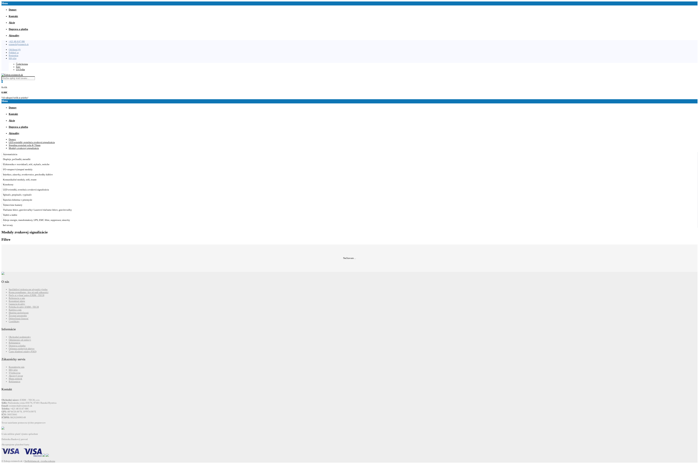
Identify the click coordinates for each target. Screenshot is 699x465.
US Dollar (20, 69)
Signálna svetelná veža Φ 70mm (24, 145)
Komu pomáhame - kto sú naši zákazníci (28, 292)
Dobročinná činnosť (19, 318)
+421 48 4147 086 (17, 41)
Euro (18, 67)
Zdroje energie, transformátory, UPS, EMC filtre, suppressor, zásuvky (36, 220)
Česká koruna (22, 64)
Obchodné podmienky (20, 337)
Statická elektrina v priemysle (17, 199)
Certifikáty (14, 321)
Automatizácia (10, 154)
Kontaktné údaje (17, 301)
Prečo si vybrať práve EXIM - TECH (26, 295)
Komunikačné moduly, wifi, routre (20, 179)
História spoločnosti (19, 312)
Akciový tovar (16, 375)
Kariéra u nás (15, 309)
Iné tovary (8, 225)
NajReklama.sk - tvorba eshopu (39, 461)
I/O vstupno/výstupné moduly (18, 169)
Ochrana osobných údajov (22, 348)
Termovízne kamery (12, 205)
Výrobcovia (14, 372)
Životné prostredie (18, 315)
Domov (12, 139)
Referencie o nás (17, 298)
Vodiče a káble (10, 215)
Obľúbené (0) (15, 49)
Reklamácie (14, 342)
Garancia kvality (17, 304)
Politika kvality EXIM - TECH (24, 307)
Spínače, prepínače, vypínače (17, 194)
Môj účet (12, 58)
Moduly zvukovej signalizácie (24, 148)
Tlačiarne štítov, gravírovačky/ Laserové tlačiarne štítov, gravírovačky (37, 209)
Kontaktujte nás (16, 367)
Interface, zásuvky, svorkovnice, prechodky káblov (28, 174)
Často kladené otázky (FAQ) (22, 351)
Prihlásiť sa (14, 52)
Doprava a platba (17, 345)
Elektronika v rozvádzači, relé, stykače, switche (26, 164)
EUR (11, 61)
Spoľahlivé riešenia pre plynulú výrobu (28, 289)
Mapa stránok (15, 378)
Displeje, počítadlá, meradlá (16, 159)
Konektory (8, 184)
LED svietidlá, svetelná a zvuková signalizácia (32, 142)
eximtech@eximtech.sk (19, 44)
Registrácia (13, 55)
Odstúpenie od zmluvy (20, 339)
